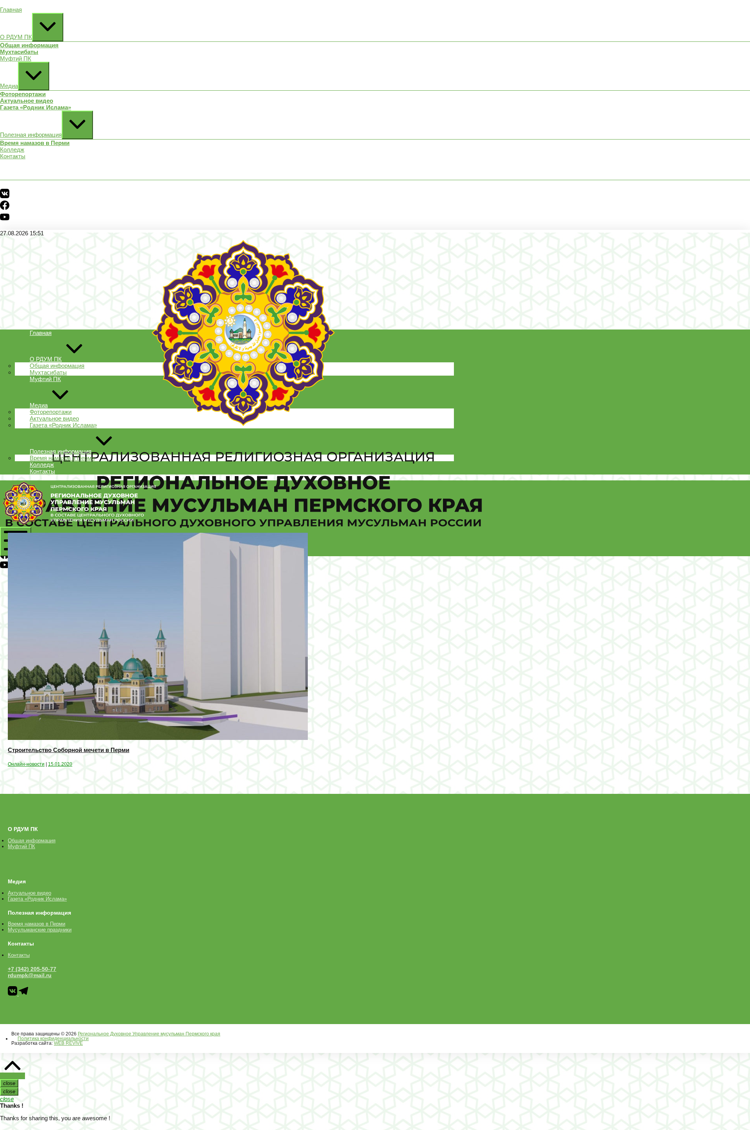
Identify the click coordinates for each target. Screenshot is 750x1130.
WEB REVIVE (68, 1043)
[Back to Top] (12, 1076)
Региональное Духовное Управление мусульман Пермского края (149, 1034)
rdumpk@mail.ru (30, 975)
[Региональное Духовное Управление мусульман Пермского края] (78, 523)
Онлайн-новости (26, 764)
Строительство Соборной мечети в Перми (68, 750)
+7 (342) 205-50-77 (32, 969)
